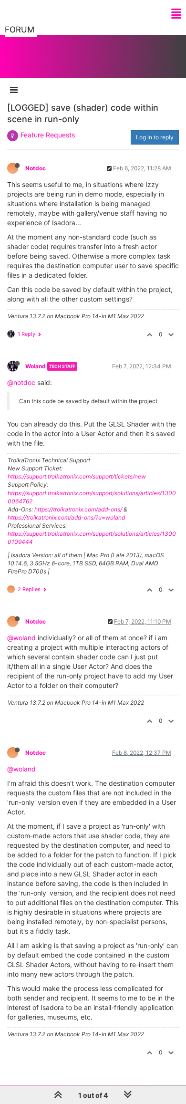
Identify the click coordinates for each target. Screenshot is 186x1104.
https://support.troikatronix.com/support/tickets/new (77, 476)
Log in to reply (155, 137)
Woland (35, 366)
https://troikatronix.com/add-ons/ (78, 509)
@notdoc (21, 382)
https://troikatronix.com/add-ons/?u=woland (66, 517)
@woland (21, 638)
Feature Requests (48, 135)
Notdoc (35, 168)
